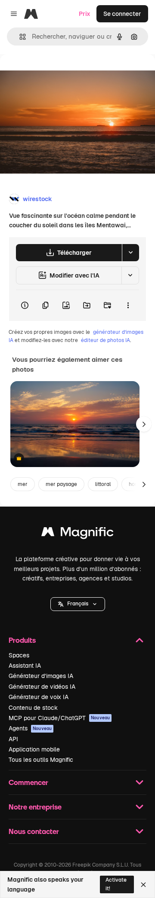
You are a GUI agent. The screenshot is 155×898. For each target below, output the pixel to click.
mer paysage (61, 484)
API (13, 739)
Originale (57, 74)
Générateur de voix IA (38, 697)
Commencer (28, 782)
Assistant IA (25, 665)
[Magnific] (77, 534)
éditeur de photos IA (105, 340)
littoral (103, 484)
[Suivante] (144, 424)
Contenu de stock (33, 708)
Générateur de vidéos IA (42, 686)
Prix (84, 14)
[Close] (143, 885)
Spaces (19, 655)
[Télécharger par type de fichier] (130, 252)
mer (23, 484)
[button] (77, 604)
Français (77, 603)
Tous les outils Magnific (41, 760)
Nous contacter (34, 831)
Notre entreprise (35, 806)
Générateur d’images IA (41, 676)
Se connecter (122, 14)
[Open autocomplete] (19, 37)
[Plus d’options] (127, 305)
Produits (22, 639)
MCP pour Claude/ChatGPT (59, 718)
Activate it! (116, 884)
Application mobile (34, 749)
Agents (30, 728)
